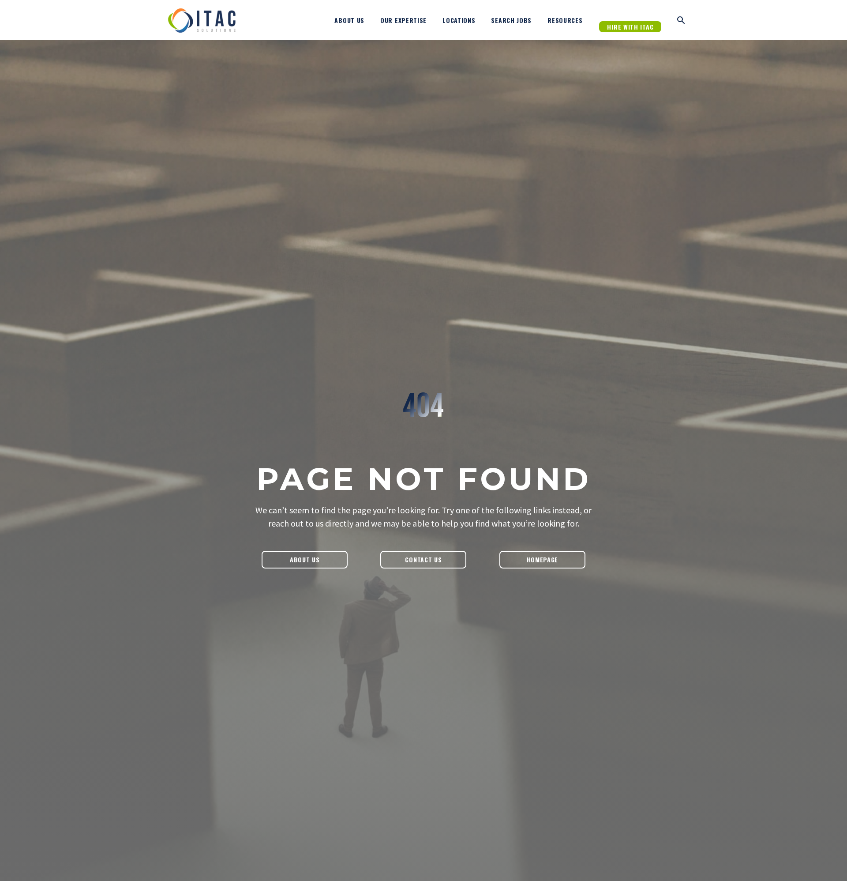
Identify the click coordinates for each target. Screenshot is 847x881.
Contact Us (423, 559)
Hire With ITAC (630, 26)
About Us (349, 20)
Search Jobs (511, 20)
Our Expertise (403, 20)
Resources (564, 20)
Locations (458, 20)
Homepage (542, 559)
